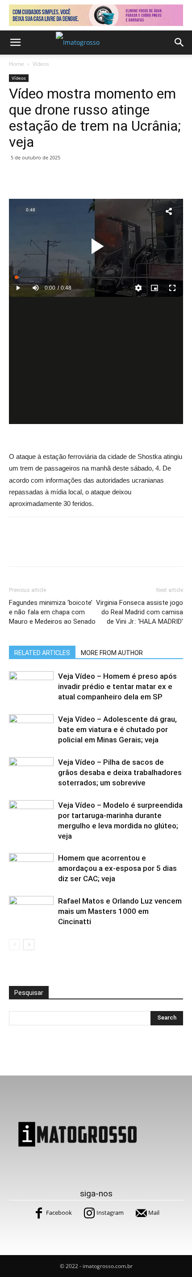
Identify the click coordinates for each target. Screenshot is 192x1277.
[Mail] (141, 1213)
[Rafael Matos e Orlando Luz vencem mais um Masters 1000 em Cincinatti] (31, 911)
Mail (153, 1212)
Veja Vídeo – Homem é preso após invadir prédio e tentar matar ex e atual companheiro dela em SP (117, 686)
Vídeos (41, 64)
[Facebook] (39, 1213)
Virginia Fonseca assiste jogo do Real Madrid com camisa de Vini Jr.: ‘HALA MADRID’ (139, 612)
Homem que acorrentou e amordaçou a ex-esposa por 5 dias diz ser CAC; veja (117, 868)
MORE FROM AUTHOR (112, 652)
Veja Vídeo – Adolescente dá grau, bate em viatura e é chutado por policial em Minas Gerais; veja (117, 729)
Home (16, 64)
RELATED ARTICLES (42, 652)
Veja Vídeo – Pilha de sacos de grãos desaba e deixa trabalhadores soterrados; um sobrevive (120, 772)
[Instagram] (89, 1213)
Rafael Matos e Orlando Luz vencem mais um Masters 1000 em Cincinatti (120, 911)
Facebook (59, 1212)
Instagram (110, 1212)
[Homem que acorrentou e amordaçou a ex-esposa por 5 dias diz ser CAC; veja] (31, 868)
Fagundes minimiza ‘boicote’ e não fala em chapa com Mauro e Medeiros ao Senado (52, 612)
